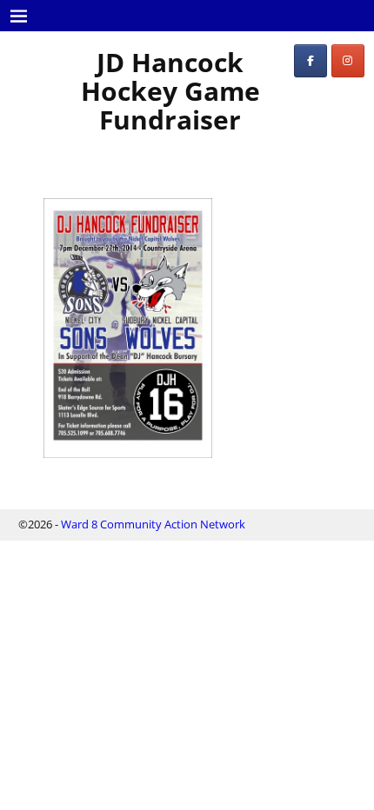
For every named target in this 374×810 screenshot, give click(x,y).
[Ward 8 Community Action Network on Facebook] (310, 60)
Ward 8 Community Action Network (153, 524)
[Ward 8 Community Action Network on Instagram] (347, 60)
